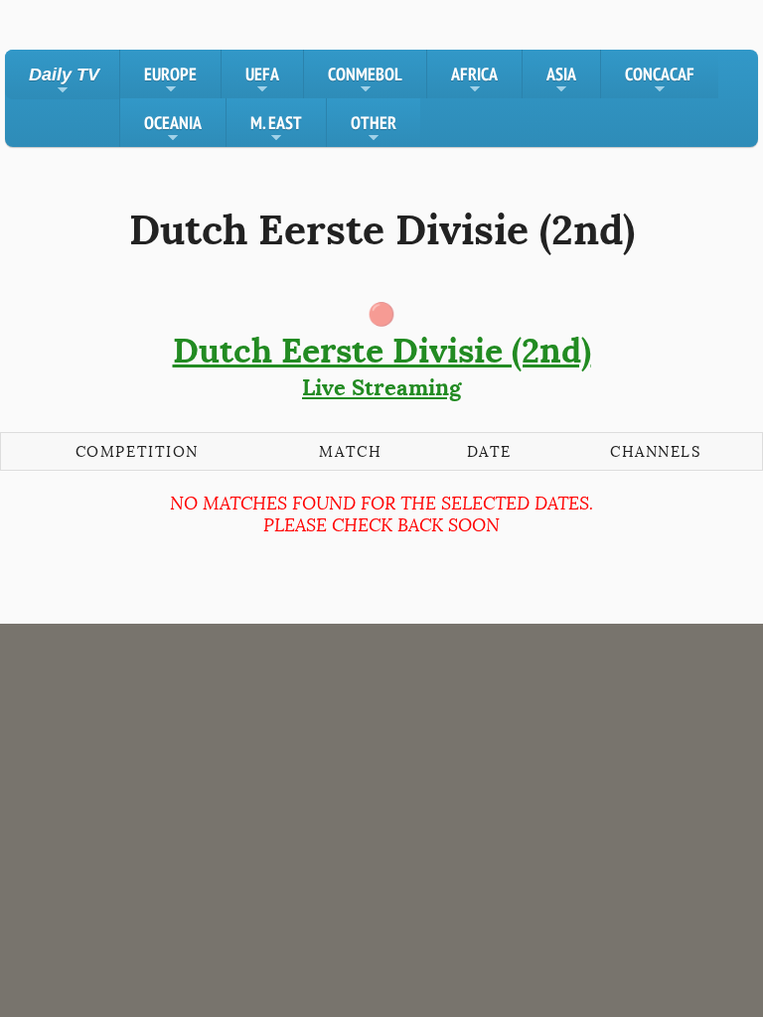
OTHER (373, 129)
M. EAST (276, 129)
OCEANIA (173, 129)
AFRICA (474, 80)
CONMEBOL (365, 80)
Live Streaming (382, 365)
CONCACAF (659, 80)
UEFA (262, 80)
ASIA (561, 80)
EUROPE (170, 80)
